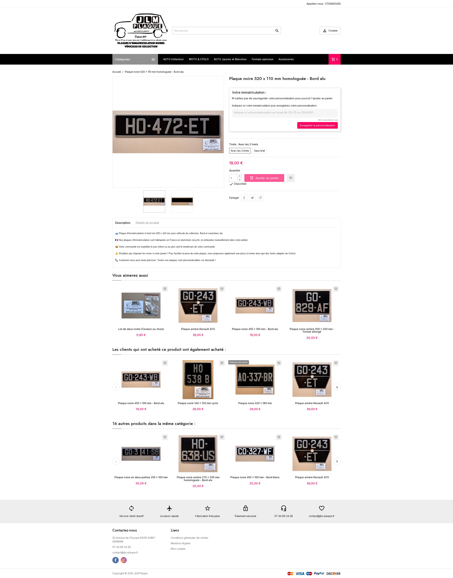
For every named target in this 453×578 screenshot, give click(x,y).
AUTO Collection (173, 59)
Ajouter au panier (264, 178)
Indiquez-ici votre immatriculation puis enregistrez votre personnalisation (274, 105)
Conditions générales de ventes (189, 537)
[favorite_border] (141, 305)
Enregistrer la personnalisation (317, 125)
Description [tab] (122, 223)
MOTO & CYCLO (199, 59)
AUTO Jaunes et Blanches (230, 59)
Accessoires (286, 59)
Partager (244, 198)
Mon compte (178, 548)
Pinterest (260, 198)
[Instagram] (124, 560)
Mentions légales (181, 543)
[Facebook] (115, 560)
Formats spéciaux (262, 59)
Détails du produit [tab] (147, 223)
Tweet (252, 198)
